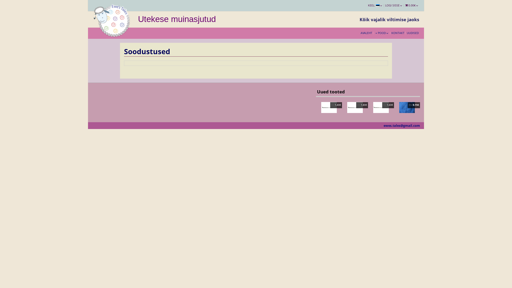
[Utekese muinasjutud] (112, 20)
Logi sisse (392, 5)
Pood (382, 33)
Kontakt (397, 33)
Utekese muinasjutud (177, 19)
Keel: (372, 5)
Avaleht (366, 33)
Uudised (413, 33)
